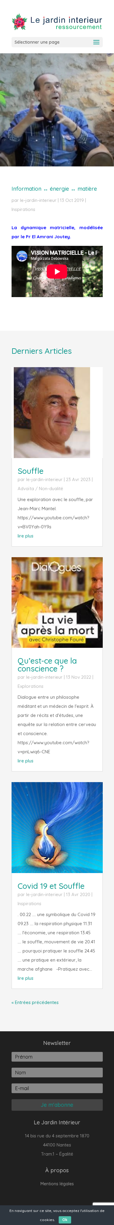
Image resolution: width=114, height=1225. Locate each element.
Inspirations (23, 209)
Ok (64, 1219)
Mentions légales (57, 1184)
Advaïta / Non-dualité (40, 488)
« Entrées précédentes (35, 1002)
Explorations (30, 686)
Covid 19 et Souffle (51, 886)
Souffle (30, 471)
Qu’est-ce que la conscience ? (47, 665)
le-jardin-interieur (38, 200)
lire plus (25, 536)
